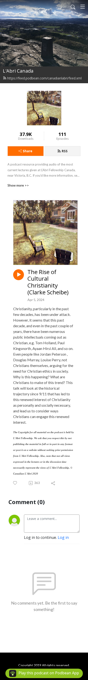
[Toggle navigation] (82, 6)
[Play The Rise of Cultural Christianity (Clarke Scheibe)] (18, 274)
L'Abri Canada (18, 71)
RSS (65, 151)
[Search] (73, 6)
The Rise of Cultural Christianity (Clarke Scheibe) (48, 282)
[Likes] (15, 482)
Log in (63, 537)
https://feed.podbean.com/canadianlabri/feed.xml (44, 78)
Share (27, 151)
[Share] (53, 483)
